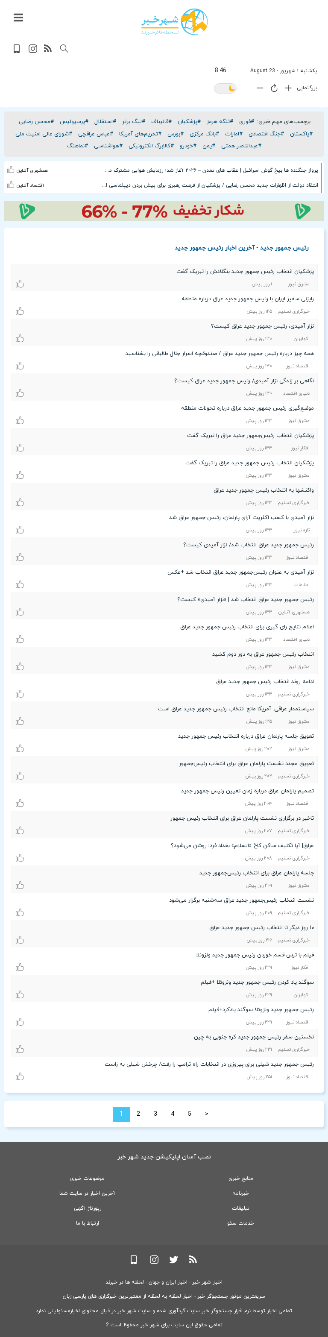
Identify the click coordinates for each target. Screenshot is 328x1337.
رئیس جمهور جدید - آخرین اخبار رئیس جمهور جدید (242, 247)
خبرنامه (240, 1193)
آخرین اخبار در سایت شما (87, 1193)
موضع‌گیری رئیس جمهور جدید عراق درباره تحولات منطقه (247, 408)
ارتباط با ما (87, 1223)
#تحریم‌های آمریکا (140, 134)
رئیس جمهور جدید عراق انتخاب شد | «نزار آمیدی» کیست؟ (245, 600)
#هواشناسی (108, 146)
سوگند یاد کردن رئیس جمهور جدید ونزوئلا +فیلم (257, 982)
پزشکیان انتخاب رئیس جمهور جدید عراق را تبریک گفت (249, 463)
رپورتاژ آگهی (87, 1208)
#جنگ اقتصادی (266, 134)
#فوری (246, 122)
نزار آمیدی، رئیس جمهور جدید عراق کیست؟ (262, 326)
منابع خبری (240, 1178)
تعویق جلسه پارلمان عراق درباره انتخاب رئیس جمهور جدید (246, 736)
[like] (11, 164)
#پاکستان (301, 134)
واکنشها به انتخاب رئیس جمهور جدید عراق (264, 490)
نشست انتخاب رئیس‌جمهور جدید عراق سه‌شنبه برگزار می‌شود (241, 900)
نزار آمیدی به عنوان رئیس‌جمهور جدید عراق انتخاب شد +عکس (240, 572)
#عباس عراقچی (95, 134)
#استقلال (105, 122)
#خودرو (188, 146)
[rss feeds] (48, 51)
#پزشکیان (189, 122)
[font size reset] (272, 89)
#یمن (208, 146)
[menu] (18, 18)
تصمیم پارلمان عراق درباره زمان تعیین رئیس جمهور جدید (247, 791)
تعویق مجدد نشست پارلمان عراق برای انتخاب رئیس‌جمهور (246, 764)
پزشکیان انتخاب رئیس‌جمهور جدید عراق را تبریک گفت (250, 436)
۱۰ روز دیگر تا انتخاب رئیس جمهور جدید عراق (261, 928)
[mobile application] (17, 51)
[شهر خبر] (174, 22)
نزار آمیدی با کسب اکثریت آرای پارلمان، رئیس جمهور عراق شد (241, 518)
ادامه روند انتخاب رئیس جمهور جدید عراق (265, 682)
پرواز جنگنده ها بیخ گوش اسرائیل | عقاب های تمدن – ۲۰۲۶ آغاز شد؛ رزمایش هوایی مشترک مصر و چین (209, 170)
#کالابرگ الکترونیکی (151, 146)
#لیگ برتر (133, 122)
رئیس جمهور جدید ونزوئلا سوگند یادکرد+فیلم (261, 1010)
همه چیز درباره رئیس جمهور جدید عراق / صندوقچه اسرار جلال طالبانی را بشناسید (220, 354)
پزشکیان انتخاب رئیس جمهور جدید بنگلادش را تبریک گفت (245, 272)
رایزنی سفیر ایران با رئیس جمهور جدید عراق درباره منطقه (248, 299)
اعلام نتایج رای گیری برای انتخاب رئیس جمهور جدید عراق (247, 627)
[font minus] (258, 89)
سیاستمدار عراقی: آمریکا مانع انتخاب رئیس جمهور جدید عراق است (236, 709)
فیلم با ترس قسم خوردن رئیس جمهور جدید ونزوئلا (255, 955)
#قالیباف (161, 122)
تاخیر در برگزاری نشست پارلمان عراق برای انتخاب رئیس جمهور (242, 818)
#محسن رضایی (36, 122)
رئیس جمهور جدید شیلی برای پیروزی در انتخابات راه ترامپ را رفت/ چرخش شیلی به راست (209, 1064)
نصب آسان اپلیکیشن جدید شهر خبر (164, 1157)
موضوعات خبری (87, 1178)
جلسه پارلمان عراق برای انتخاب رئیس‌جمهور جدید (256, 873)
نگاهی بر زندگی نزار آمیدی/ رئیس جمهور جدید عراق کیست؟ (244, 381)
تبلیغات (240, 1208)
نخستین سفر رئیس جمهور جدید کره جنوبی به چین (254, 1037)
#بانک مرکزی (204, 134)
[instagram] (33, 51)
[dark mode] (225, 89)
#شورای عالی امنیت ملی (43, 134)
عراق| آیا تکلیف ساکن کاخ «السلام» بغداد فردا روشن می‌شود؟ (242, 846)
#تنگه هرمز (220, 122)
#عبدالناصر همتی (241, 146)
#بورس (175, 134)
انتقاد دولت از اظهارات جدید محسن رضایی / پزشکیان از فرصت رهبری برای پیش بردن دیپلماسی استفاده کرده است (209, 185)
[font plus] (286, 89)
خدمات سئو (240, 1223)
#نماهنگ (77, 146)
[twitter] (174, 1262)
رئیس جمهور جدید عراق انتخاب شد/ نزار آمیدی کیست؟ (248, 545)
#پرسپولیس (74, 122)
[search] (64, 48)
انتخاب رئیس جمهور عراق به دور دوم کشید (263, 654)
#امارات (234, 134)
